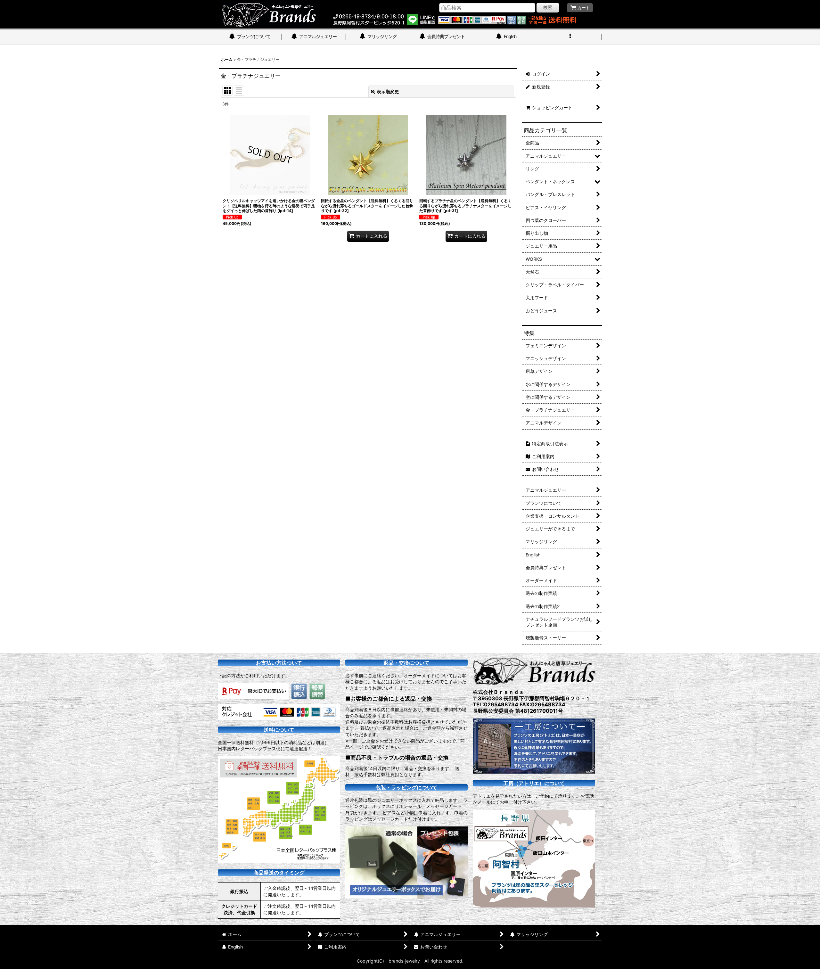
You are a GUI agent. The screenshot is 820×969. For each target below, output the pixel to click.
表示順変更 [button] (388, 91)
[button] (570, 37)
